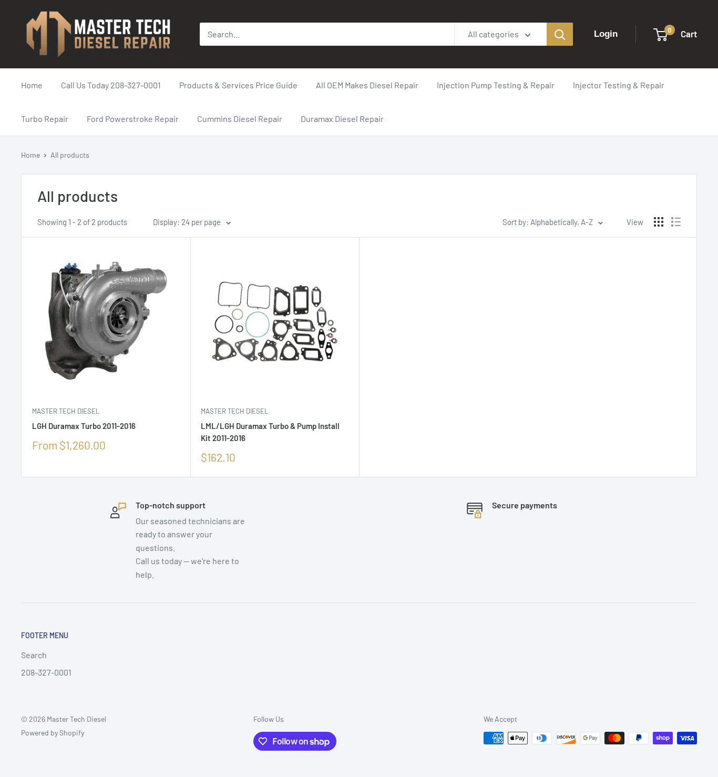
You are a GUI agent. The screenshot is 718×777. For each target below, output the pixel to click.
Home (32, 85)
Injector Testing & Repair (618, 85)
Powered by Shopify (52, 732)
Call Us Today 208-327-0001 (111, 85)
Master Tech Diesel (65, 411)
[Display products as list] (676, 222)
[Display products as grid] (658, 222)
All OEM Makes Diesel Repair (367, 85)
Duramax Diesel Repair (342, 119)
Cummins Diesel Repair (239, 119)
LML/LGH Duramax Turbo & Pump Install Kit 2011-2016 (270, 432)
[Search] (560, 34)
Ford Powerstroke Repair (133, 119)
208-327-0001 (46, 672)
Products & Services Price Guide (238, 85)
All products (69, 154)
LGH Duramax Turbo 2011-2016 (84, 426)
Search (34, 655)
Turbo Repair (44, 119)
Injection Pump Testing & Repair (496, 85)
